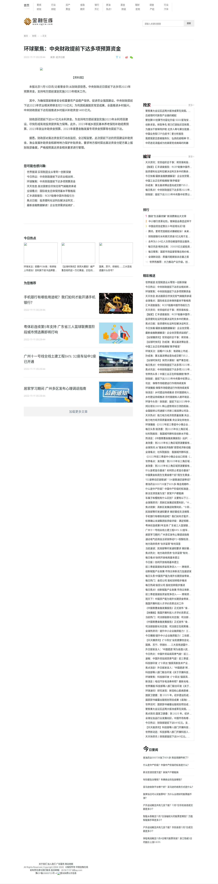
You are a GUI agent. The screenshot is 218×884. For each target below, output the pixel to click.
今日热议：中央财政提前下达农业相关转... (51, 176)
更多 (190, 105)
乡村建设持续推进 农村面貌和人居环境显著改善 (170, 396)
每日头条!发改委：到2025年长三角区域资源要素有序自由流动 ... (179, 429)
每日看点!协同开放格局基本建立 (162, 557)
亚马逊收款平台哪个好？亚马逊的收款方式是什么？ (168, 786)
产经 (152, 9)
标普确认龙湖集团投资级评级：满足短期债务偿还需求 (174, 520)
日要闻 (150, 749)
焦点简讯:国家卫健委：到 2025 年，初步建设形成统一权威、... (179, 713)
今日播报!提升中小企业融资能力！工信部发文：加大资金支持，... (180, 635)
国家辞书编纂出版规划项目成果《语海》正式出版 (171, 699)
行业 (53, 4)
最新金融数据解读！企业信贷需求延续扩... (51, 205)
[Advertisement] (180, 72)
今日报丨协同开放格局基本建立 (162, 562)
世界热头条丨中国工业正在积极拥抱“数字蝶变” (170, 373)
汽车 (166, 9)
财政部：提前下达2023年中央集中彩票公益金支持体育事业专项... (180, 194)
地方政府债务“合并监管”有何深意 (163, 543)
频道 (123, 9)
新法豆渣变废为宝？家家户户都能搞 (164, 493)
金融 (82, 4)
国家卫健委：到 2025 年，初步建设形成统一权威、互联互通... (178, 695)
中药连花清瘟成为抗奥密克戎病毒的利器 (166, 142)
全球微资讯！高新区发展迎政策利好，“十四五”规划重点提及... (178, 502)
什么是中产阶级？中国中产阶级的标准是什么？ (170, 488)
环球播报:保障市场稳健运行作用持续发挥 (167, 387)
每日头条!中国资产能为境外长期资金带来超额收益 (172, 575)
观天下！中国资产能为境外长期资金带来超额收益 (171, 598)
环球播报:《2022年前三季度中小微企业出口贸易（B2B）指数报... (180, 424)
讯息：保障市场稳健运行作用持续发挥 (165, 383)
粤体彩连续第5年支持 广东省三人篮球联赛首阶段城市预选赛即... (179, 525)
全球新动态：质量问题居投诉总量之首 (168, 256)
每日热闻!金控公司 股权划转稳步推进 (165, 585)
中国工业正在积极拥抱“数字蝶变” (163, 180)
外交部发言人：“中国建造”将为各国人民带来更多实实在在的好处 (179, 649)
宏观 (138, 9)
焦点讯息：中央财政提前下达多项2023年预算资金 (172, 369)
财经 (53, 9)
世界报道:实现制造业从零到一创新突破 (49, 172)
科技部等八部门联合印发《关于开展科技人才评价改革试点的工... (179, 672)
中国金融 (80, 867)
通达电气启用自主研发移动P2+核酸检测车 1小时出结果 (174, 539)
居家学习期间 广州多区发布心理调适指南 (167, 534)
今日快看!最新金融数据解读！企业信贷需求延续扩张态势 (175, 176)
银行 (97, 4)
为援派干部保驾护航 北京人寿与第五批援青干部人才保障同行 (178, 129)
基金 (123, 4)
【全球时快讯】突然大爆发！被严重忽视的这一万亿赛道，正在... (179, 360)
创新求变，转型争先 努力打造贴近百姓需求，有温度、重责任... (179, 124)
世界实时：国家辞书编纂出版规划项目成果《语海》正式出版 (177, 704)
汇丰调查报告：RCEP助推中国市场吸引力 (50, 195)
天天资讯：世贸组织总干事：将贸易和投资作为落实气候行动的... (179, 162)
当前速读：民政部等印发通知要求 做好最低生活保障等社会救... (179, 548)
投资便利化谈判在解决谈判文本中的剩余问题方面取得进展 (176, 171)
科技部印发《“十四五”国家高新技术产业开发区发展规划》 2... (178, 663)
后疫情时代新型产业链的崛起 (160, 115)
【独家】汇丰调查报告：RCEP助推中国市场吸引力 (172, 166)
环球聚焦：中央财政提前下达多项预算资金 (51, 181)
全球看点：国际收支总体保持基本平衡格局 (51, 191)
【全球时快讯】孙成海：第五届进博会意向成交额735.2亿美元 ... (179, 341)
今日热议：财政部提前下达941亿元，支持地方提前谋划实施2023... (181, 722)
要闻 (39, 4)
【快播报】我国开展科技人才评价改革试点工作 (170, 612)
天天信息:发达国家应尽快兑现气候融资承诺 (51, 186)
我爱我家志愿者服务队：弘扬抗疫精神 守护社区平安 (173, 138)
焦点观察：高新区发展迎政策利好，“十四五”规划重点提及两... (178, 507)
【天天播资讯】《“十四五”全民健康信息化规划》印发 (173, 640)
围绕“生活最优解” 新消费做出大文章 (167, 216)
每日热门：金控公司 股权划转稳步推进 (166, 580)
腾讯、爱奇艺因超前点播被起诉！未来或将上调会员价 (177, 231)
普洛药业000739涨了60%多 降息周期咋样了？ (170, 484)
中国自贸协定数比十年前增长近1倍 (167, 226)
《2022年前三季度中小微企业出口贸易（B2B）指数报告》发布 (179, 456)
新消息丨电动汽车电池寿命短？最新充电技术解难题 (172, 681)
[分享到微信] (131, 57)
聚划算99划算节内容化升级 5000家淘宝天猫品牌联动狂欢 (176, 119)
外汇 (97, 9)
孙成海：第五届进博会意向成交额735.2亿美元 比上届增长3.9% (179, 185)
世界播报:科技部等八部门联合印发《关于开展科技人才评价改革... (180, 685)
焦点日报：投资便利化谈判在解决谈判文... (51, 200)
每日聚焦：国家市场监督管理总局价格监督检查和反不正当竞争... (182, 251)
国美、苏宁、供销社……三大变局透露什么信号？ (171, 644)
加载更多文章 (78, 411)
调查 (152, 4)
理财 (137, 4)
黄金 (68, 9)
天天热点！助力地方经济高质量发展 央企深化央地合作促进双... (179, 415)
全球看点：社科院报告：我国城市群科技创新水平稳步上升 (176, 451)
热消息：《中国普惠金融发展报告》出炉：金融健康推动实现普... (179, 438)
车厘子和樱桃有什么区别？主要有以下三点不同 (170, 497)
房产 (68, 4)
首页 (27, 7)
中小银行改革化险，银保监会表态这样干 (170, 221)
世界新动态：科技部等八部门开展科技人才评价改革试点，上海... (179, 731)
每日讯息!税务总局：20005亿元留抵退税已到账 (173, 246)
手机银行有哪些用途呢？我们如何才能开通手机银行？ (174, 516)
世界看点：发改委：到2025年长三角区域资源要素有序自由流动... (180, 461)
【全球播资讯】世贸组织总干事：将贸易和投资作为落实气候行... (179, 337)
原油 (108, 4)
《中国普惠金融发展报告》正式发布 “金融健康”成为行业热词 (177, 607)
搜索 (189, 23)
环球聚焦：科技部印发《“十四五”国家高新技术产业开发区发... (178, 676)
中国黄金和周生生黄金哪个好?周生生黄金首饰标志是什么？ (177, 474)
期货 (82, 9)
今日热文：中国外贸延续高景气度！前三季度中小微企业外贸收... (179, 653)
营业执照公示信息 (68, 873)
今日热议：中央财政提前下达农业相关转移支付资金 (172, 286)
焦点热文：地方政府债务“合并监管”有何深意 (168, 552)
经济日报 (60, 57)
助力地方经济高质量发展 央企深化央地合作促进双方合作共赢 (178, 419)
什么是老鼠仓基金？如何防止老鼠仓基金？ (168, 470)
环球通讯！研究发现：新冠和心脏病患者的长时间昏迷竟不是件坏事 (181, 690)
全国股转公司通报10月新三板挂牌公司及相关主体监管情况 (176, 410)
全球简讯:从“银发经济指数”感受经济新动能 (168, 447)
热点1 (109, 9)
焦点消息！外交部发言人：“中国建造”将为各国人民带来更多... (178, 667)
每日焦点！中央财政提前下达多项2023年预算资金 (172, 189)
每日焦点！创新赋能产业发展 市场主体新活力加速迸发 (174, 589)
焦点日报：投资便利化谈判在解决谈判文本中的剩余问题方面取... (179, 323)
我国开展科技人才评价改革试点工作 (164, 603)
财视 (39, 9)
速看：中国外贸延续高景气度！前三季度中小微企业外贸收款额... (179, 658)
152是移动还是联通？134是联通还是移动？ (168, 479)
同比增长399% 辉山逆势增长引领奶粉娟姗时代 (170, 406)
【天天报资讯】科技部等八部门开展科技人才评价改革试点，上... (179, 727)
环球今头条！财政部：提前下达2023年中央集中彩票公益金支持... (180, 401)
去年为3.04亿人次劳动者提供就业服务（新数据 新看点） (178, 241)
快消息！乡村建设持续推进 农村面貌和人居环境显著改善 (175, 392)
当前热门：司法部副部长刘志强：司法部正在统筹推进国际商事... (179, 617)
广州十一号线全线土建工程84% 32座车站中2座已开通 (174, 529)
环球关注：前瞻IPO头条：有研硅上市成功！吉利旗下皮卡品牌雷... (180, 351)
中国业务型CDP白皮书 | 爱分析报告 (164, 133)
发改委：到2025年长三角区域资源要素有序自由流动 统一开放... (179, 442)
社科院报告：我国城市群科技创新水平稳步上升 (170, 433)
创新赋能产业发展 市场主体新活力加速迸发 (168, 571)
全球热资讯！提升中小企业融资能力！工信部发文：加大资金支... (179, 630)
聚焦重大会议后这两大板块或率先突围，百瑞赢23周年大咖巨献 (179, 110)
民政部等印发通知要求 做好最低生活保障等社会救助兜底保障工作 (180, 511)
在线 (86, 867)
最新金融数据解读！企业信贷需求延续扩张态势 (170, 332)
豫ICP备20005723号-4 (46, 873)
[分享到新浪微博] (126, 57)
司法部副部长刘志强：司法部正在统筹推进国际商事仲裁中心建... (179, 626)
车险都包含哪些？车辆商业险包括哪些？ (163, 779)
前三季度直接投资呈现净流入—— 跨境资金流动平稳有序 (175, 566)
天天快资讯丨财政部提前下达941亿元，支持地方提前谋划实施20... (181, 736)
